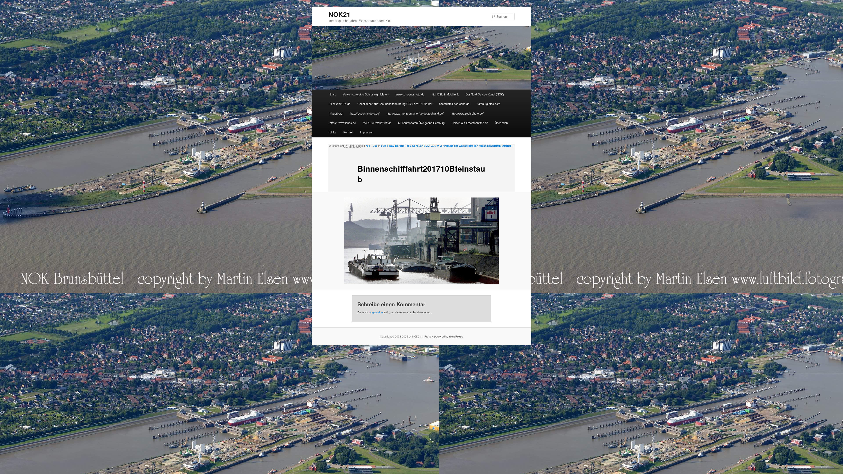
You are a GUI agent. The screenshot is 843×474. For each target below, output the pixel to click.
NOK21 (339, 14)
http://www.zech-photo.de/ (467, 113)
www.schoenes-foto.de (410, 94)
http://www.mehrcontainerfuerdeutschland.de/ (415, 113)
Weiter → (509, 146)
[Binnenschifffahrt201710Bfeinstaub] (421, 241)
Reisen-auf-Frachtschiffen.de (470, 123)
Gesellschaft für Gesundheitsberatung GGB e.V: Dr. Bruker (394, 104)
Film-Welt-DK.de (340, 104)
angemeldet (376, 312)
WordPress (456, 336)
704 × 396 (372, 146)
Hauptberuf (336, 113)
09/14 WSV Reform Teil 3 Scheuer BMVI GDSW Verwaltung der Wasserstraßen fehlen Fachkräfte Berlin (445, 146)
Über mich (501, 123)
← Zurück (494, 146)
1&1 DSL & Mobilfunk (445, 94)
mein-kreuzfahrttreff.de (377, 123)
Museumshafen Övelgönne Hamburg (421, 123)
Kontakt (348, 132)
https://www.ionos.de (343, 123)
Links (333, 132)
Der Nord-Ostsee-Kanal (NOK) (485, 94)
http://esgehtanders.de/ (365, 113)
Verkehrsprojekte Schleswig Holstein (366, 94)
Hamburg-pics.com (488, 104)
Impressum (367, 132)
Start (333, 94)
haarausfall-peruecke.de (454, 104)
